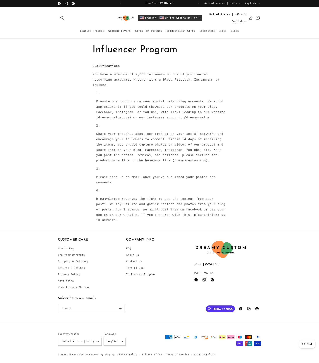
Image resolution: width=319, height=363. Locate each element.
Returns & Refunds (71, 267)
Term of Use (135, 267)
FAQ (128, 248)
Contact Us (134, 261)
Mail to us (204, 273)
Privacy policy (152, 354)
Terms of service (177, 354)
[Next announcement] (199, 3)
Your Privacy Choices (74, 287)
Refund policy (128, 354)
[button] (62, 18)
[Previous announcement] (120, 3)
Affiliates (66, 280)
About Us (132, 254)
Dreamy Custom (78, 354)
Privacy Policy (69, 274)
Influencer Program (140, 274)
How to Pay (66, 248)
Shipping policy (204, 354)
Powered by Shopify (102, 354)
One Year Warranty (71, 254)
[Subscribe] (120, 308)
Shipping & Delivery (73, 261)
